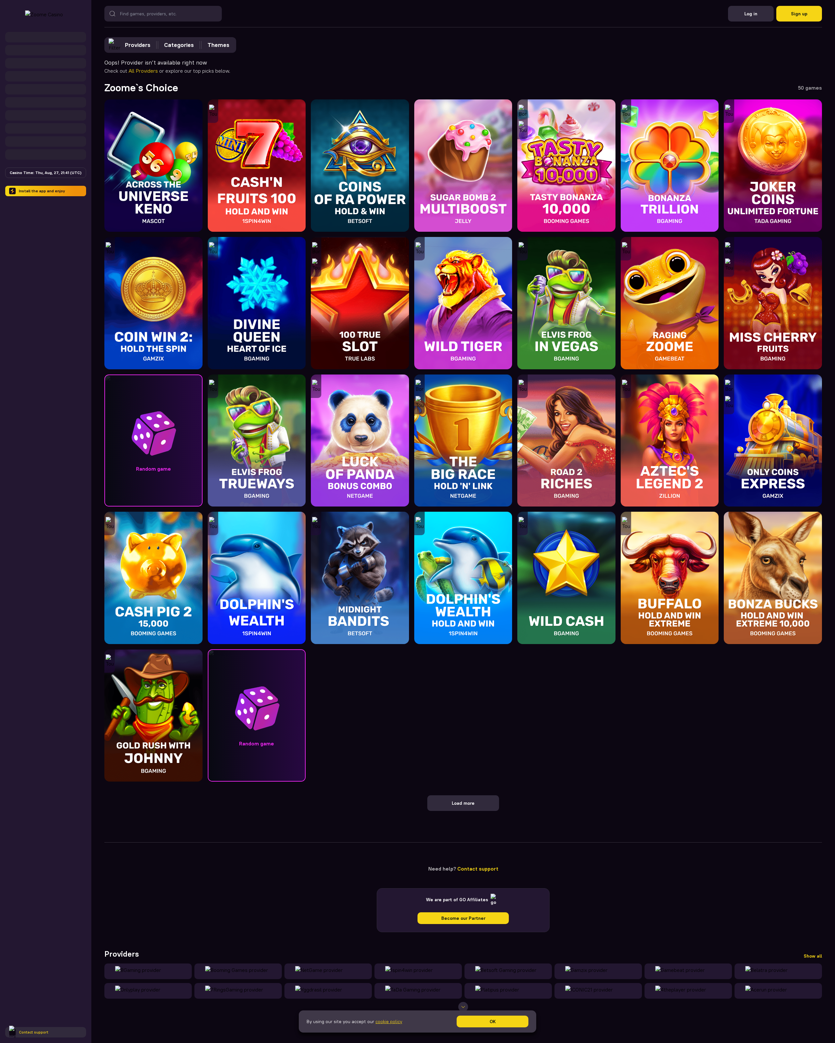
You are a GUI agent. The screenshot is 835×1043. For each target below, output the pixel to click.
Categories (179, 45)
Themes (218, 45)
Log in (750, 14)
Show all (813, 956)
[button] (153, 441)
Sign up (799, 14)
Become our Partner (463, 918)
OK (493, 1021)
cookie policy (388, 1021)
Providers (137, 45)
